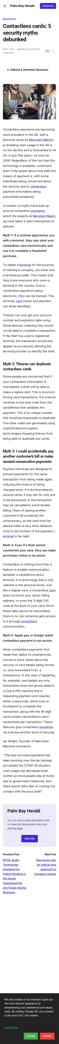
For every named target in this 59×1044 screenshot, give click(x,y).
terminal (25, 265)
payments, (38, 211)
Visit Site (29, 838)
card (19, 301)
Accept (31, 1036)
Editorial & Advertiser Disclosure (29, 69)
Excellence (48, 6)
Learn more (11, 1027)
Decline (47, 1036)
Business (9, 19)
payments (46, 727)
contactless (38, 186)
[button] (5, 6)
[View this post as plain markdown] (47, 51)
